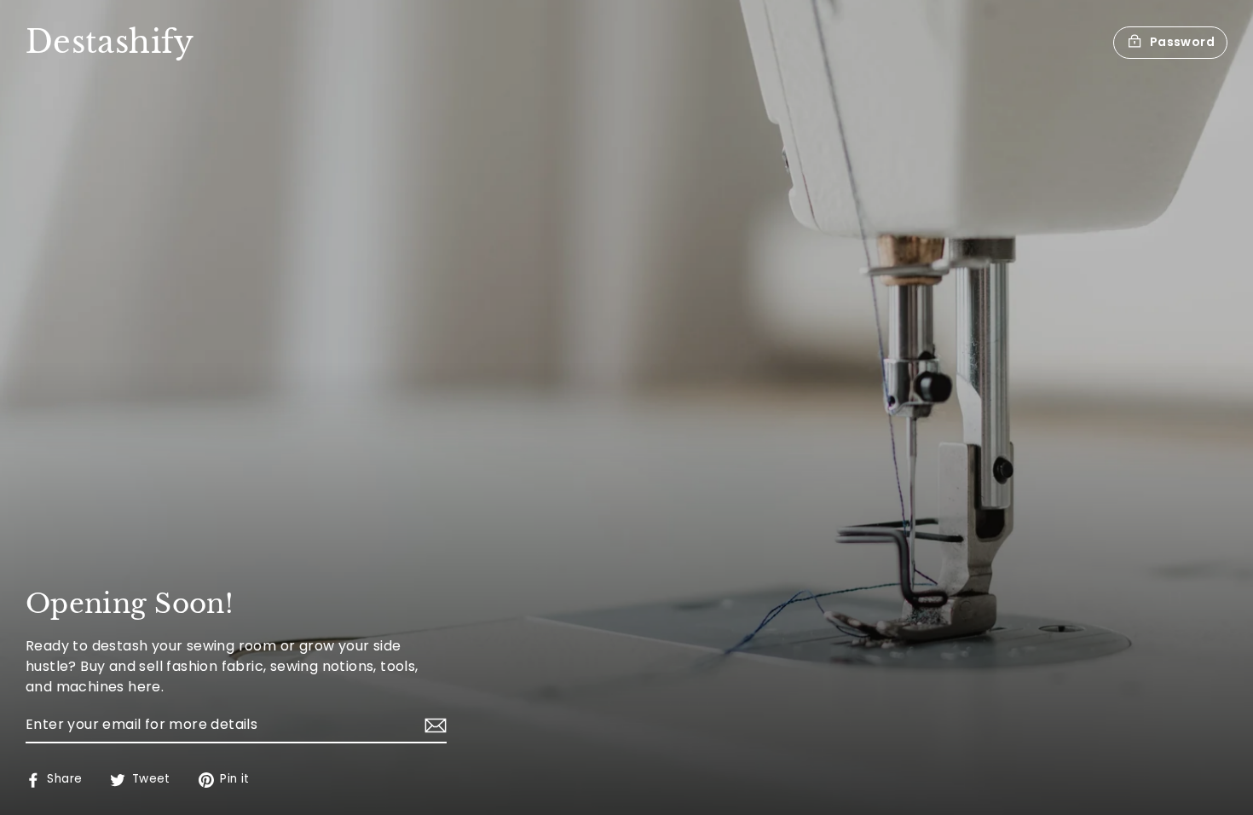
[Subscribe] (433, 725)
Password (1182, 41)
